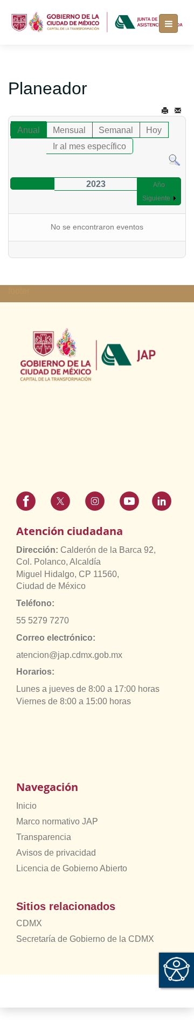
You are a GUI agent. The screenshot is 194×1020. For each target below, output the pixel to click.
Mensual (69, 130)
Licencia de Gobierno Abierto (71, 868)
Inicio (26, 805)
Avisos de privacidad (56, 852)
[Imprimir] (165, 110)
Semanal (116, 130)
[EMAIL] (177, 110)
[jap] (97, 22)
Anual (28, 130)
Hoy (154, 130)
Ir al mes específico (89, 146)
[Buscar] (174, 159)
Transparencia (43, 837)
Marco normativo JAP (57, 821)
